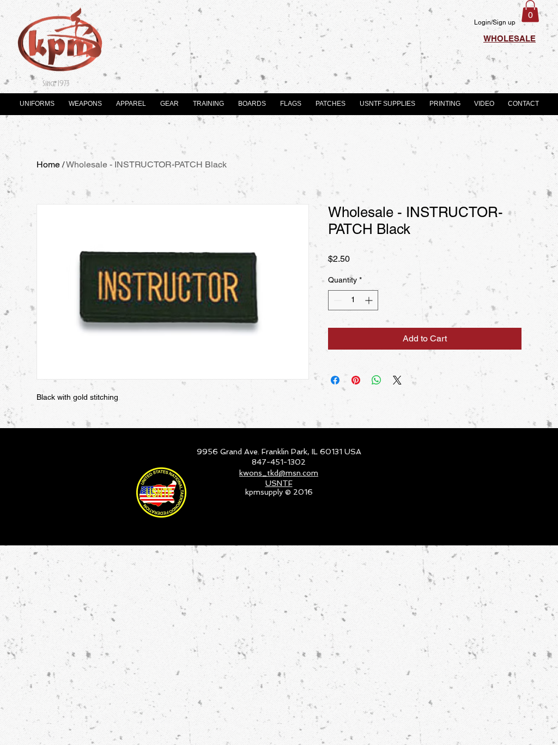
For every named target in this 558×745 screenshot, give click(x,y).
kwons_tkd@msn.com (278, 472)
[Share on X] (397, 380)
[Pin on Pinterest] (355, 380)
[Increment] (370, 300)
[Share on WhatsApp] (376, 380)
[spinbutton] (353, 300)
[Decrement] (336, 300)
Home (48, 164)
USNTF (279, 483)
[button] (530, 11)
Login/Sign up (494, 22)
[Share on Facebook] (335, 380)
